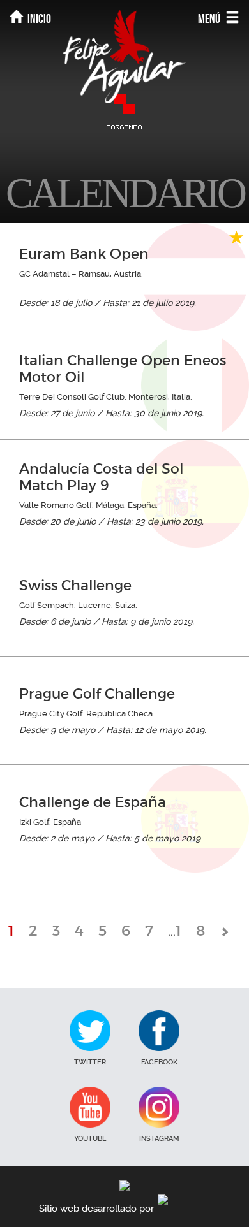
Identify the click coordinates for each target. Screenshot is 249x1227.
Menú (210, 18)
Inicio (38, 18)
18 (198, 931)
